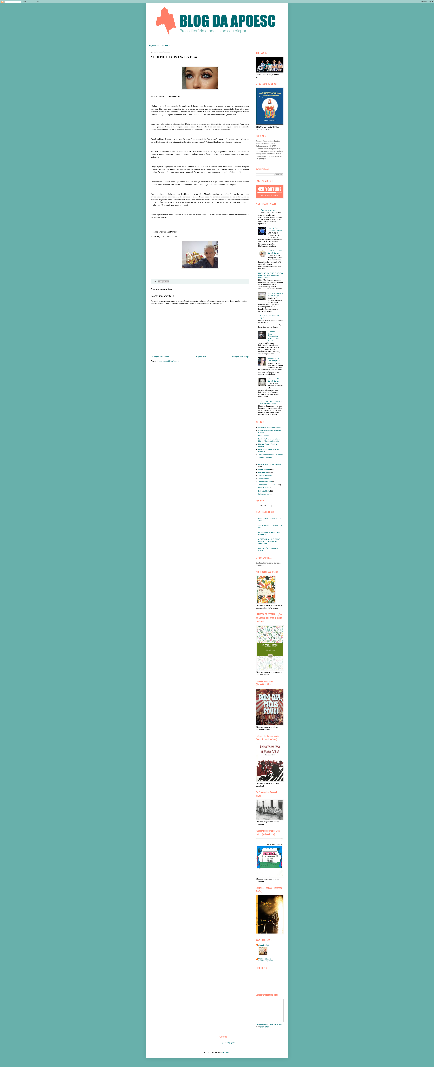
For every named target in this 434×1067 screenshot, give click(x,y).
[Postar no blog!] (161, 281)
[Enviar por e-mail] (159, 281)
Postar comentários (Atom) (168, 361)
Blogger (226, 1052)
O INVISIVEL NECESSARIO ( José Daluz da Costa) (271, 402)
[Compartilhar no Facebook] (166, 281)
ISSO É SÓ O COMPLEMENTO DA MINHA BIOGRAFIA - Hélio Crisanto (270, 275)
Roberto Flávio (264, 491)
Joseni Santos (263, 478)
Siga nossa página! (228, 1043)
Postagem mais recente (160, 357)
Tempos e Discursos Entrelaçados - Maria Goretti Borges (273, 336)
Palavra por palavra (265, 961)
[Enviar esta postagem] (155, 281)
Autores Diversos (265, 458)
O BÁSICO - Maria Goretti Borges (275, 252)
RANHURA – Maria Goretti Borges (275, 294)
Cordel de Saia (263, 945)
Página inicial (154, 45)
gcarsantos (264, 1027)
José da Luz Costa (265, 482)
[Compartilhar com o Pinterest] (168, 281)
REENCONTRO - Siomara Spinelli (274, 359)
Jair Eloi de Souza (265, 475)
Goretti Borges (264, 469)
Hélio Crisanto (264, 436)
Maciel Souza (263, 488)
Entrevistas (166, 45)
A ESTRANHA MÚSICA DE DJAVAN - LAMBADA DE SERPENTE (269, 541)
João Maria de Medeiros (267, 485)
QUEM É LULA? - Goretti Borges (274, 380)
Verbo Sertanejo (264, 959)
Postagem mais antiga (240, 357)
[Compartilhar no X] (163, 281)
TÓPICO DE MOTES (268, 210)
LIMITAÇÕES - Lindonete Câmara (275, 229)
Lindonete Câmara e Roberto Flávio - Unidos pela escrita (269, 440)
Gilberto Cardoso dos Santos (269, 427)
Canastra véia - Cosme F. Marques (269, 1024)
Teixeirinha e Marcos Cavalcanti (270, 454)
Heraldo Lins (263, 472)
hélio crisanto (263, 494)
